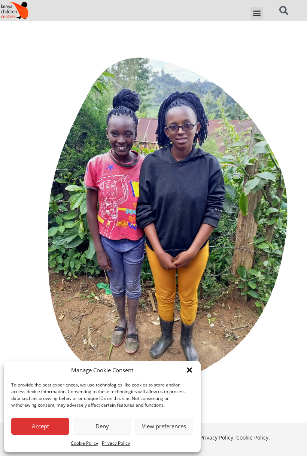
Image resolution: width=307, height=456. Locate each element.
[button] (189, 370)
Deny (102, 426)
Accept (40, 426)
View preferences (164, 426)
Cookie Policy (84, 443)
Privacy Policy (116, 443)
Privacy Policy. (217, 437)
